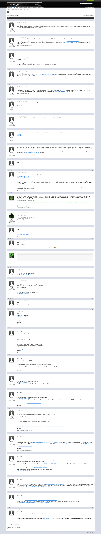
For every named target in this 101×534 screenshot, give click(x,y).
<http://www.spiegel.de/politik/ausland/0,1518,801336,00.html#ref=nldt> (57, 484)
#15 (92, 238)
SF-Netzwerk (9, 7)
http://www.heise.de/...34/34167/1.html (23, 363)
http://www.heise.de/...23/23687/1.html (50, 117)
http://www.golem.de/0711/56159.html (23, 177)
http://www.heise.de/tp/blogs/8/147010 (23, 367)
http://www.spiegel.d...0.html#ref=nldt (23, 293)
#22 (92, 354)
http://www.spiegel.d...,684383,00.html (25, 446)
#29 (92, 491)
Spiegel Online (62, 25)
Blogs (27, 7)
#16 (92, 249)
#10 (92, 158)
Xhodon (33, 263)
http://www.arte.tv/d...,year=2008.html (23, 234)
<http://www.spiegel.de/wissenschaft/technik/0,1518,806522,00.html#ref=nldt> (47, 423)
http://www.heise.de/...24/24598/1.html (67, 42)
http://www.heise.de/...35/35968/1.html (51, 463)
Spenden (41, 7)
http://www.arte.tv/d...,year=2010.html (23, 305)
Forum (14, 7)
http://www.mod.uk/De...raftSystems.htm (34, 403)
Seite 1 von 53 (9, 15)
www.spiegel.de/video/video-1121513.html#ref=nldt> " (28, 349)
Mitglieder (18, 7)
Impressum (31, 7)
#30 (92, 507)
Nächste (16, 15)
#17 (92, 267)
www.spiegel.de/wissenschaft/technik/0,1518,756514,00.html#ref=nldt (28, 340)
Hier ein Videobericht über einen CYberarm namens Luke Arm (27, 213)
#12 (92, 192)
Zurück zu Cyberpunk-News (90, 524)
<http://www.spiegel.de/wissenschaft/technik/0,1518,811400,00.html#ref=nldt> (46, 442)
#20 (92, 309)
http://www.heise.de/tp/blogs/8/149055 (23, 382)
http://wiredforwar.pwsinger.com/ (22, 324)
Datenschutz (37, 7)
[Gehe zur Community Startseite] (24, 4)
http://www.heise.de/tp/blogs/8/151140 (23, 417)
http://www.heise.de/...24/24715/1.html (46, 74)
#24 (92, 388)
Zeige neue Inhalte (89, 7)
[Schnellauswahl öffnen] (93, 7)
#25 (92, 408)
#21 (92, 327)
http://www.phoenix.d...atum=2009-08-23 (23, 245)
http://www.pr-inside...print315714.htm (23, 176)
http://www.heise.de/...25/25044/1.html (57, 132)
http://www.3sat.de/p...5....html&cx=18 (23, 316)
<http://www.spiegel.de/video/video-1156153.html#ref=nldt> (55, 426)
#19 (92, 298)
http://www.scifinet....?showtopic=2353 (45, 185)
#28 (92, 475)
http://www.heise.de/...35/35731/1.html (23, 470)
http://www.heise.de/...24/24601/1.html (73, 41)
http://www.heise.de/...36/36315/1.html (49, 518)
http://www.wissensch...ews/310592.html (61, 91)
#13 (92, 210)
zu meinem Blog (19, 134)
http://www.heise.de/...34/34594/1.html (23, 398)
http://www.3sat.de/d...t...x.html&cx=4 (23, 274)
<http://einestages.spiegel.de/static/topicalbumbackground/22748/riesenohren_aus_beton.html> (41, 500)
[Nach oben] (50, 532)
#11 (92, 170)
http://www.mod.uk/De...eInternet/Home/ (32, 152)
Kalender (23, 7)
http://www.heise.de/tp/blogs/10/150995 (40, 467)
